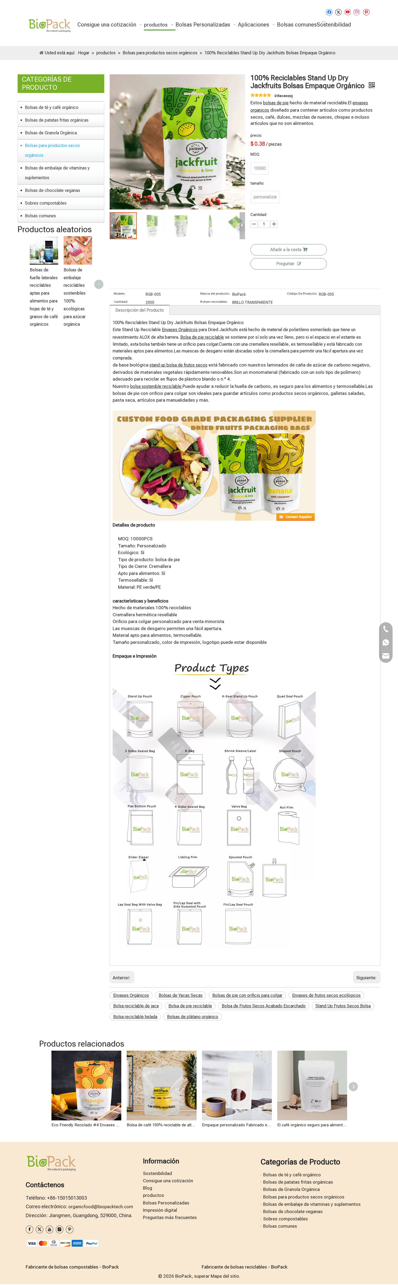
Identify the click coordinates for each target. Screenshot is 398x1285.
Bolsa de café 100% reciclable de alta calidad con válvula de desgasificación (162, 1125)
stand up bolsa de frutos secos (178, 365)
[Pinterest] (366, 12)
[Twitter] (338, 12)
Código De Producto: (302, 293)
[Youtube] (347, 12)
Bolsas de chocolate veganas (52, 190)
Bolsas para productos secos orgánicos (52, 150)
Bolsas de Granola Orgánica (51, 132)
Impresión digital (160, 1210)
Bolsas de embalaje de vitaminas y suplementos (57, 172)
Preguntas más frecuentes (170, 1217)
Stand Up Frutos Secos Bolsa (343, 1005)
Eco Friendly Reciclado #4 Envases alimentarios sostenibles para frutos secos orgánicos (86, 1125)
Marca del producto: (215, 293)
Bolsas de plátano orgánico (192, 1016)
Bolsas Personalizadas (166, 1203)
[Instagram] (356, 12)
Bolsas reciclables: (214, 302)
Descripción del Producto (139, 310)
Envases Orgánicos (180, 329)
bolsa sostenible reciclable (156, 386)
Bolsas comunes (40, 215)
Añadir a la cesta (285, 249)
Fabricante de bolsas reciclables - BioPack (244, 1267)
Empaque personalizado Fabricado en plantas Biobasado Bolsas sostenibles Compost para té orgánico (237, 1125)
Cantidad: (121, 302)
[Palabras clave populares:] (324, 23)
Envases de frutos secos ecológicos (326, 995)
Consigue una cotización (168, 1180)
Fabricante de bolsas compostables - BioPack (72, 1267)
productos (153, 1195)
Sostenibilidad (157, 1173)
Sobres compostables (46, 203)
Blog (147, 1188)
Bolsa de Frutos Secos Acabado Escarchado (264, 1005)
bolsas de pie (276, 102)
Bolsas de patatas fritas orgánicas (57, 120)
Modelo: (120, 293)
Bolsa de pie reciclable (202, 337)
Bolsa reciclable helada (135, 1016)
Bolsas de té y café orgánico (52, 107)
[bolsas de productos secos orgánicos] (214, 414)
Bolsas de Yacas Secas (181, 995)
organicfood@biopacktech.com (100, 1206)
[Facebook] (329, 12)
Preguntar (285, 263)
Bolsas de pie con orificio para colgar (247, 995)
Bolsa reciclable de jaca (136, 1005)
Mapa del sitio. (225, 1276)
